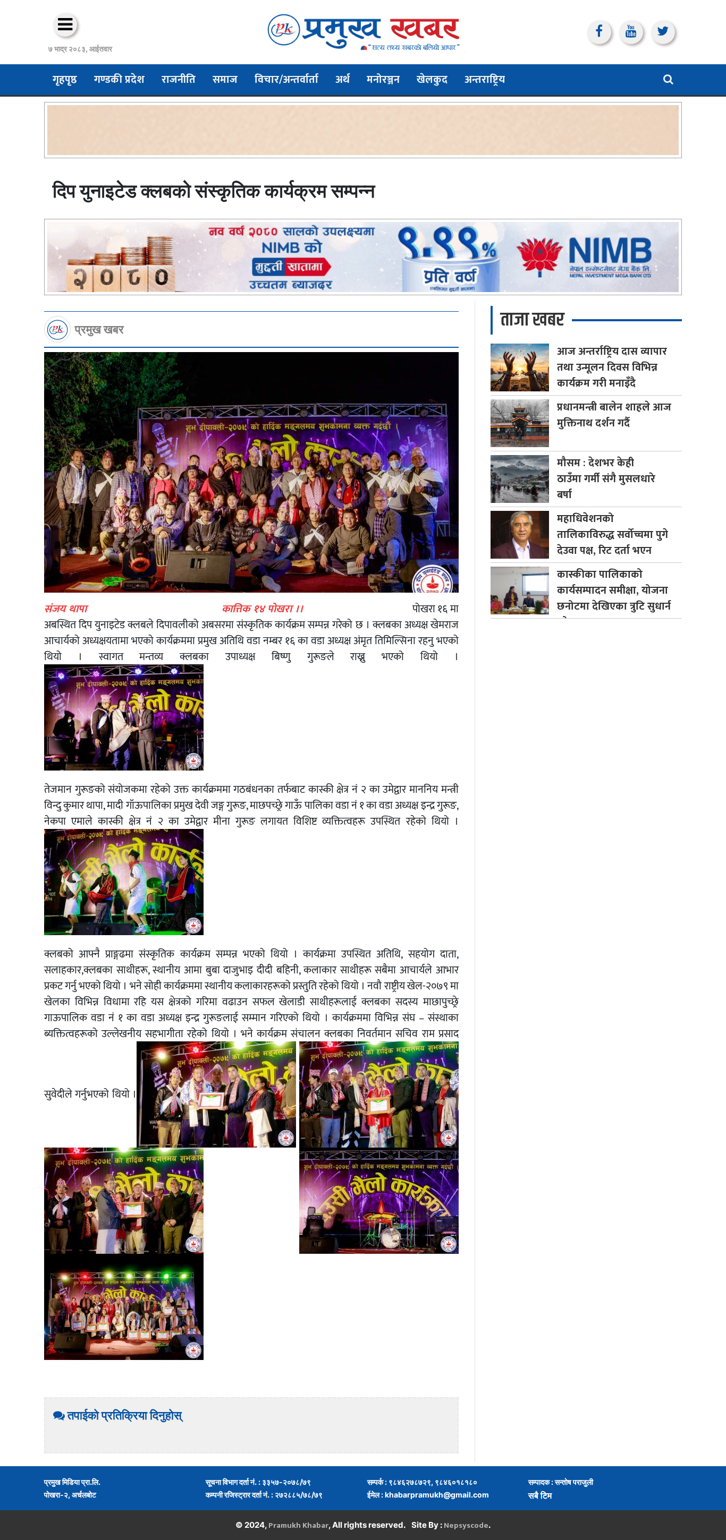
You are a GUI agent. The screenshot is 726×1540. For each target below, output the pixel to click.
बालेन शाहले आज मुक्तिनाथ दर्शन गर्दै (614, 415)
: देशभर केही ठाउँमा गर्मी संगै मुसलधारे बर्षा (606, 479)
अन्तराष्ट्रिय (485, 80)
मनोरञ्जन (383, 80)
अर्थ (342, 80)
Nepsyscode (466, 1525)
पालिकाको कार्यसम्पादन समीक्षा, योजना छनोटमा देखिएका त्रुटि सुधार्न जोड (614, 598)
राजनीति (179, 80)
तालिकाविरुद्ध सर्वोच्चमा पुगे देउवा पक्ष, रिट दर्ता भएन (612, 535)
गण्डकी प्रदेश (119, 80)
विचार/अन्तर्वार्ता (286, 80)
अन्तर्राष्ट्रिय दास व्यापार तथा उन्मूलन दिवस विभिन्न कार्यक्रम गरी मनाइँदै (612, 367)
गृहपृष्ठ (65, 80)
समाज (225, 80)
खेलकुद (432, 80)
